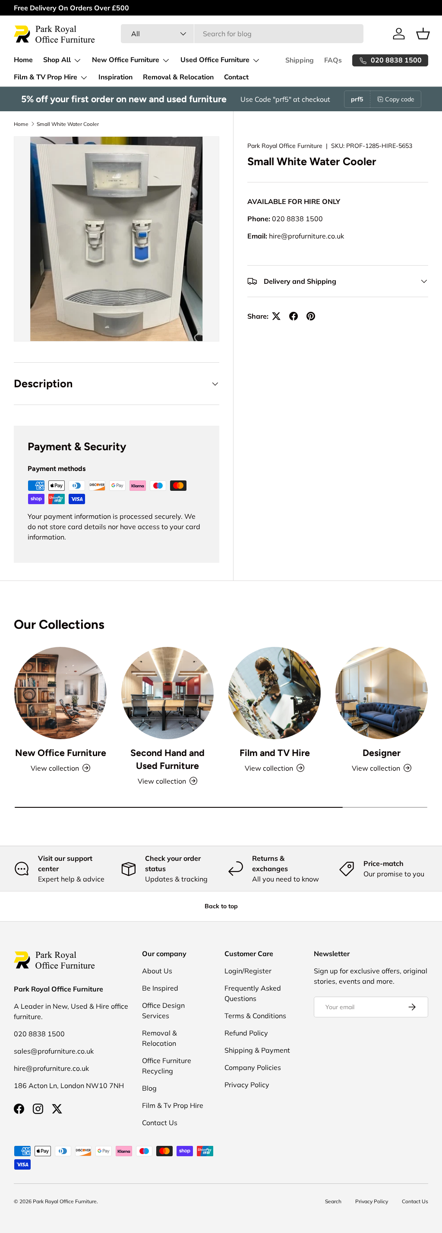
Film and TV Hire (275, 752)
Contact (236, 77)
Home (23, 60)
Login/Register (248, 970)
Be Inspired (160, 988)
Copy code (399, 99)
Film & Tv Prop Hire (172, 1105)
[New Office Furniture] (60, 693)
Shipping (299, 60)
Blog (149, 1088)
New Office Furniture (60, 752)
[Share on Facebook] (293, 316)
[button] (423, 33)
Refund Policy (246, 1033)
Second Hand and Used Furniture (167, 759)
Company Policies (252, 1067)
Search (333, 1201)
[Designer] (381, 693)
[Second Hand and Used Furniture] (167, 693)
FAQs (333, 60)
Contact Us (159, 1122)
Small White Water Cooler (68, 124)
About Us (157, 970)
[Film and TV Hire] (274, 693)
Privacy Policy (246, 1084)
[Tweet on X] (276, 316)
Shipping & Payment (257, 1050)
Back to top (221, 906)
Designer (382, 752)
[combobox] (242, 33)
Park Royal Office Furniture (284, 146)
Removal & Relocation (178, 77)
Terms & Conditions (255, 1015)
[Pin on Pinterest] (310, 316)
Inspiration (115, 77)
